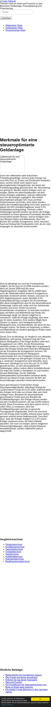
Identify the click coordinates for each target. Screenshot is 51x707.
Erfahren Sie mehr (7, 705)
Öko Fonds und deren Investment (21, 677)
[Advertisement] (25, 59)
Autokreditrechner (14, 556)
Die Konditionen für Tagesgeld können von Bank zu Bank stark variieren (26, 686)
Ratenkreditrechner (14, 559)
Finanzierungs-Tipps (15, 30)
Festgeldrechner (13, 552)
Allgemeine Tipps (13, 25)
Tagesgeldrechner (14, 549)
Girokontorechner (13, 544)
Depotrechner (12, 554)
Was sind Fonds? (13, 682)
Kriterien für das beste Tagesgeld (21, 680)
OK (40, 699)
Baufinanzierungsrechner (17, 561)
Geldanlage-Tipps (14, 28)
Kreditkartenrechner (14, 547)
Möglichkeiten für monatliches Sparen (23, 675)
